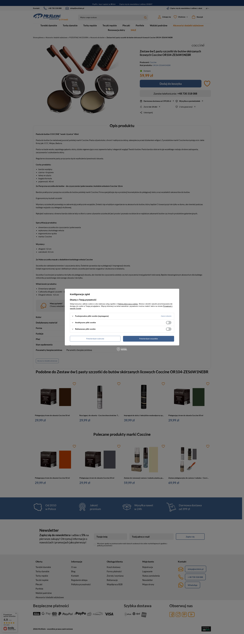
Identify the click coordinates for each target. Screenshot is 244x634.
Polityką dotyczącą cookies (128, 304)
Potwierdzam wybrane (95, 339)
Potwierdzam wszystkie (148, 339)
